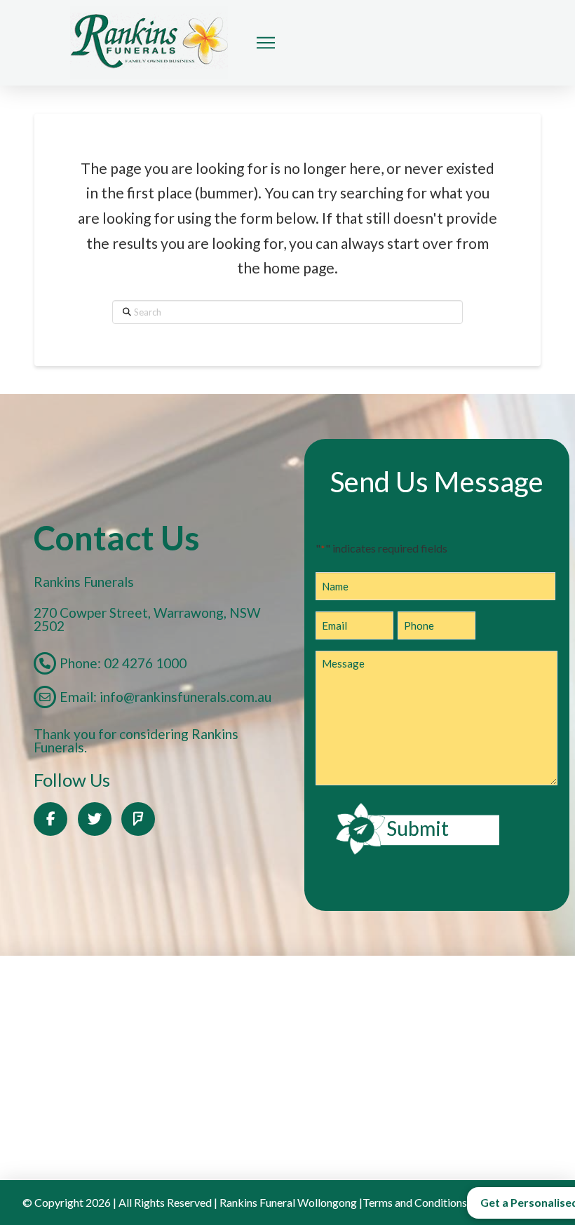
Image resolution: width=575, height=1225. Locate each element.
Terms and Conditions (415, 1202)
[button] (265, 42)
